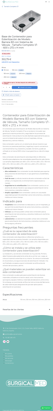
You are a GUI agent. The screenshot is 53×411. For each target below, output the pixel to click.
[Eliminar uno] (3, 87)
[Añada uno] (9, 87)
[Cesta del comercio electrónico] (46, 2)
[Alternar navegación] (49, 2)
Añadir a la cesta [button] (25, 87)
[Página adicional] (7, 341)
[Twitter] (4, 341)
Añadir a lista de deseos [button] (12, 91)
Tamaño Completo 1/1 (11, 6)
